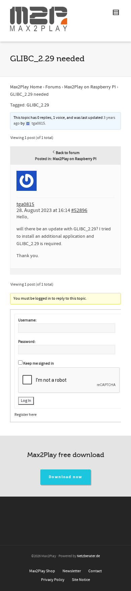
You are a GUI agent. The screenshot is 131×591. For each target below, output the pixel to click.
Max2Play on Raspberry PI (90, 87)
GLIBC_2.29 (38, 105)
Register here (25, 414)
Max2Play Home (26, 87)
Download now (66, 477)
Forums (53, 87)
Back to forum (68, 152)
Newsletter (71, 571)
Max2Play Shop (42, 571)
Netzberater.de (88, 556)
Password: (27, 341)
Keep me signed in (38, 363)
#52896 (79, 210)
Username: (27, 320)
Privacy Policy (52, 579)
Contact (95, 571)
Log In (26, 400)
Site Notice (81, 579)
